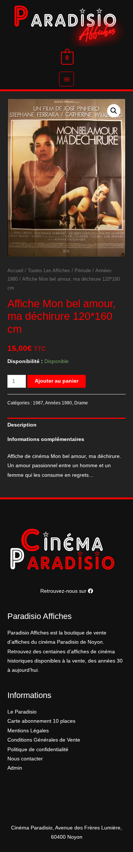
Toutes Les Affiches (49, 270)
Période (83, 270)
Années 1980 (58, 403)
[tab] (66, 425)
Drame (81, 403)
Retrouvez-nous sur (64, 591)
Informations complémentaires (45, 439)
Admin (14, 768)
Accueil (15, 270)
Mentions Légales (28, 730)
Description (22, 425)
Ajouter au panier (56, 381)
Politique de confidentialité (37, 749)
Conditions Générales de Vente (43, 740)
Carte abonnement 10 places (41, 721)
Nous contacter (25, 759)
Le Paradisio (22, 712)
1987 (38, 403)
